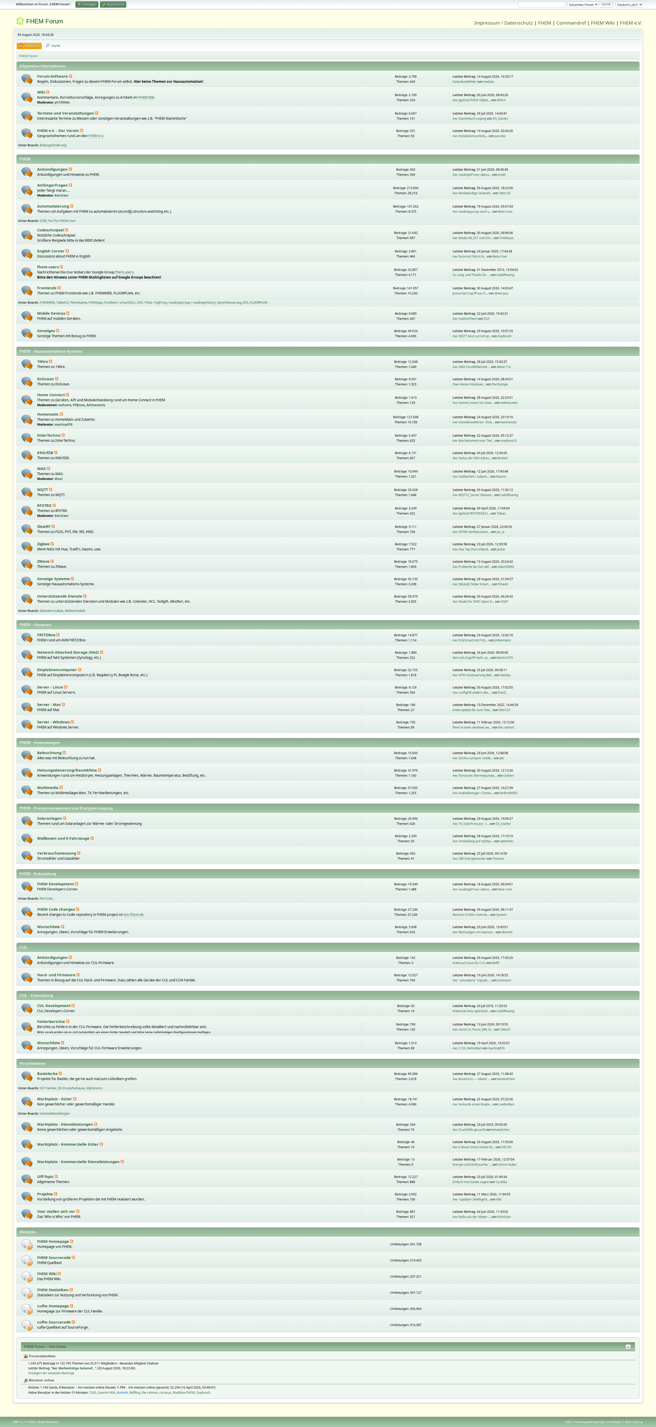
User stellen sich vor (56, 1211)
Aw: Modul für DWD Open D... (473, 601)
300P (504, 601)
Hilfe (568, 1422)
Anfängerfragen (53, 185)
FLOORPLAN (258, 302)
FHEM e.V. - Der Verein (58, 130)
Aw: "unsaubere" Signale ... (472, 980)
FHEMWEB (47, 302)
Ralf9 (495, 963)
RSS (246, 302)
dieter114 (504, 367)
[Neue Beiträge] (27, 79)
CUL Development (54, 1005)
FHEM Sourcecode (54, 1257)
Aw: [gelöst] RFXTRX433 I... (471, 513)
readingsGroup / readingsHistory (192, 302)
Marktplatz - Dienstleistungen (65, 1124)
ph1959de (62, 102)
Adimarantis (95, 405)
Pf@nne (79, 405)
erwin (502, 174)
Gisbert (508, 775)
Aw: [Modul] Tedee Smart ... (472, 584)
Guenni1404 (106, 1392)
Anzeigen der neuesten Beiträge (51, 1373)
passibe (500, 136)
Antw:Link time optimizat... (471, 1011)
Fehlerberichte (51, 1021)
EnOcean (46, 378)
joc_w (500, 532)
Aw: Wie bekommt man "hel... (473, 440)
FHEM (544, 22)
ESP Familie (48, 1088)
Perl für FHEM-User (62, 221)
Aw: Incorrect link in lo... (469, 256)
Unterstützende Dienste (60, 596)
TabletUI (62, 302)
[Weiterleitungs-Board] (27, 1244)
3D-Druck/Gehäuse (71, 1088)
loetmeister (509, 422)
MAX (42, 468)
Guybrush (504, 336)
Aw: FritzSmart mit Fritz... (470, 640)
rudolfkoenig (505, 275)
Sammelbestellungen (55, 1113)
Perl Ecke (46, 898)
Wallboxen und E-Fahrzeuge (63, 838)
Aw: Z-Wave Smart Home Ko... (474, 1147)
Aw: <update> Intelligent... (471, 1199)
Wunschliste (49, 926)
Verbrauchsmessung (57, 853)
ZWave (43, 561)
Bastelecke (48, 1073)
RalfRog (134, 1392)
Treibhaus (506, 238)
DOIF (43, 221)
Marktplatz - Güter (55, 1098)
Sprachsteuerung (229, 302)
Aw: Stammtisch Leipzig (469, 118)
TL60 (92, 1392)
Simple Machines (47, 1421)
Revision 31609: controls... (471, 914)
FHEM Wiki (603, 22)
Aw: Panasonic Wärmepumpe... (475, 775)
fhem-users (48, 266)
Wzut (59, 479)
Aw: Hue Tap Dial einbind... (471, 549)
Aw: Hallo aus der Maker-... (472, 1217)
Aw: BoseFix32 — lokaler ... (471, 1079)
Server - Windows (54, 721)
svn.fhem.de (134, 914)
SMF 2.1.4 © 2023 (24, 1421)
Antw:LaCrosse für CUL (469, 963)
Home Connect (51, 394)
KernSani (61, 195)
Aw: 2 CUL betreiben (467, 1048)
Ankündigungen (53, 169)
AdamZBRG (506, 566)
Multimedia (48, 787)
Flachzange (500, 384)
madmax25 (509, 440)
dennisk (506, 932)
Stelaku (505, 675)
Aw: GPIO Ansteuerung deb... (473, 675)
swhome (64, 405)
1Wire (43, 361)
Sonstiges (46, 330)
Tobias (501, 513)
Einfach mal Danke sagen (471, 1182)
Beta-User (505, 211)
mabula (488, 81)
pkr (502, 758)
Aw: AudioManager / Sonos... (473, 793)
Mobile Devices (51, 313)
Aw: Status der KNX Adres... (472, 458)
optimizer (507, 841)
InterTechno (49, 435)
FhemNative (78, 302)
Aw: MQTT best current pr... (472, 336)
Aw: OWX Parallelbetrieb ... (471, 367)
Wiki (41, 92)
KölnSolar (504, 1217)
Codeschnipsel (51, 229)
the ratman (506, 727)
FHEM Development (56, 883)
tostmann (504, 980)
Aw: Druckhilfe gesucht (469, 1129)
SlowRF (44, 526)
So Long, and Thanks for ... (471, 275)
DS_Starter (500, 118)
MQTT (43, 489)
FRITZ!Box (46, 634)
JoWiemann (503, 640)
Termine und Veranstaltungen (66, 113)
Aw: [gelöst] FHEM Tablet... (471, 100)
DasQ (502, 692)
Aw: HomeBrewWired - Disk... (473, 422)
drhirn (501, 100)
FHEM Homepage (53, 1241)
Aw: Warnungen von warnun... (474, 932)
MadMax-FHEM (184, 1392)
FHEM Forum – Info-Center (45, 1347)
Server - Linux (50, 687)
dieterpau (501, 293)
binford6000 (508, 793)
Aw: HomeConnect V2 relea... (473, 403)
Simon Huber (507, 1164)
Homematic (48, 414)
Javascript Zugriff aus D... (470, 293)
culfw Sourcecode (54, 1322)
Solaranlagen (50, 818)
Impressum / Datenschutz (503, 22)
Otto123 (504, 193)
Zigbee (43, 543)
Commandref (571, 22)
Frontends (47, 287)
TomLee (498, 858)
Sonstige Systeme (54, 578)
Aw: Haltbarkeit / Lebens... (471, 476)
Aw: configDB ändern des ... (472, 692)
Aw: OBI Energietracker (469, 858)
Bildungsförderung (53, 145)
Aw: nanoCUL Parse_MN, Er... (473, 1029)
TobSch (505, 1029)
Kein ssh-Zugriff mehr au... (471, 657)
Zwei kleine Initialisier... (469, 384)
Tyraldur (501, 1182)
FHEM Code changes (56, 909)
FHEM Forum (44, 21)
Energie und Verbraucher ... (472, 1164)
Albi (498, 1199)
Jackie (501, 549)
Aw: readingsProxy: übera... (472, 174)
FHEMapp (95, 302)
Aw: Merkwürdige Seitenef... (472, 193)
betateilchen (506, 1079)
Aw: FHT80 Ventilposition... (471, 532)
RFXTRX (45, 505)
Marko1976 (505, 657)
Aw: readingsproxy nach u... (472, 211)
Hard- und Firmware (56, 974)
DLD (487, 318)
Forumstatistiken (42, 1356)
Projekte (45, 1193)
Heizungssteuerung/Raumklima (67, 770)
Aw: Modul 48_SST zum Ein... (473, 238)
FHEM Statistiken (53, 1289)
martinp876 (64, 424)
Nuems (501, 476)
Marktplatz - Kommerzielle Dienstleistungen (79, 1161)
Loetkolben (506, 1104)
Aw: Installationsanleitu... (470, 136)
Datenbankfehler (465, 81)
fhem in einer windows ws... (472, 727)
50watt (503, 584)
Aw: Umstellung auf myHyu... (473, 841)
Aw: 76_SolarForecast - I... (471, 824)
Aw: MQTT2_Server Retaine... (473, 495)
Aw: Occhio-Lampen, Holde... (473, 758)
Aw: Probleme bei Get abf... (472, 566)
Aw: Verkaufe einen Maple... (472, 1104)
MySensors (94, 1088)
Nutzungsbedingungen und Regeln (598, 1422)
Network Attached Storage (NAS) (68, 652)
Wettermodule (75, 611)
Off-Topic (46, 1176)
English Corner (51, 250)
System (501, 914)
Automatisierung (53, 206)
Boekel (503, 458)
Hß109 (506, 1147)
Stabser (153, 1363)
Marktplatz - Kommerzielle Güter (68, 1144)
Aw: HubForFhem (465, 318)
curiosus (165, 1392)
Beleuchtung (50, 752)
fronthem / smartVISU (119, 302)
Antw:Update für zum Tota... (472, 710)
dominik (122, 1392)
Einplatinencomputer (57, 669)
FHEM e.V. (631, 22)
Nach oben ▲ (634, 1422)
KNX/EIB (45, 452)
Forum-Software (53, 76)
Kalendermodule (51, 611)
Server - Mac (49, 704)
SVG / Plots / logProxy (152, 302)
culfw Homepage (53, 1305)
